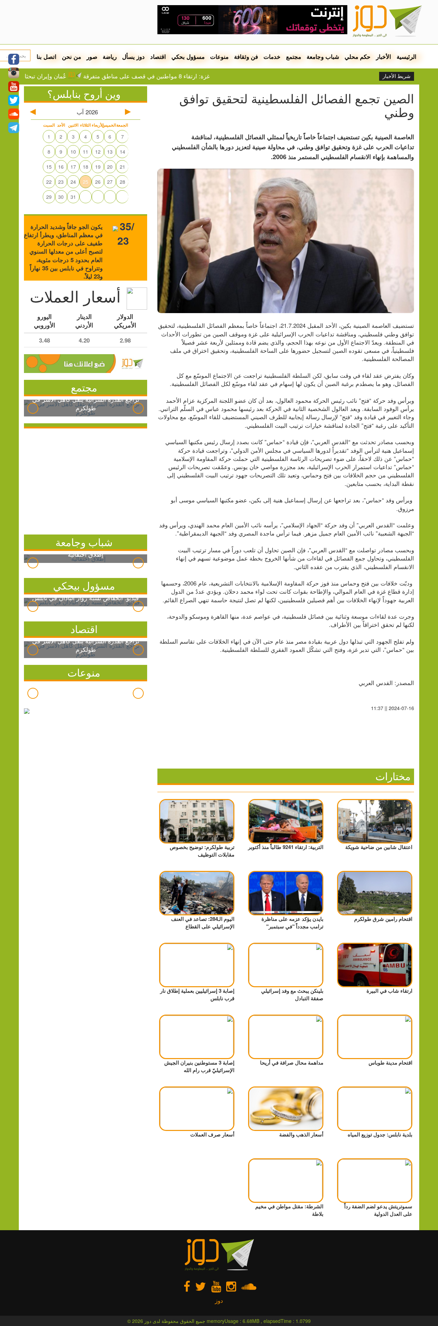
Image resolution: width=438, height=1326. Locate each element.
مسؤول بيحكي (84, 585)
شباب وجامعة (323, 56)
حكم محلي (358, 56)
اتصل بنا (46, 56)
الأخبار (383, 56)
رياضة (110, 56)
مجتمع (293, 56)
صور (92, 56)
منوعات (219, 56)
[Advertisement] (85, 480)
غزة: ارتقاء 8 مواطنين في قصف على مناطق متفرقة (175, 76)
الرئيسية (406, 56)
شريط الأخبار (397, 76)
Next (138, 408)
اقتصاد (158, 56)
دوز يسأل (133, 56)
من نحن (71, 56)
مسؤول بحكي (188, 56)
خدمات (272, 56)
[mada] (252, 17)
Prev (32, 408)
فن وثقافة (246, 56)
